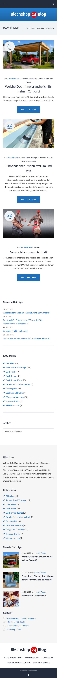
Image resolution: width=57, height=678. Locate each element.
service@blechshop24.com (18, 626)
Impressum (47, 658)
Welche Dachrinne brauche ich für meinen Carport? (26, 312)
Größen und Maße (14, 392)
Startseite (40, 28)
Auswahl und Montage (37, 78)
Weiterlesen (28, 109)
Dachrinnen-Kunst (14, 380)
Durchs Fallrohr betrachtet (18, 384)
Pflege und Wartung (15, 397)
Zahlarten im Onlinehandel (15, 331)
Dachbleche (11, 371)
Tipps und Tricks (13, 401)
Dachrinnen (42, 158)
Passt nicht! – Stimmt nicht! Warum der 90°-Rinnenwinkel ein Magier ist (23, 322)
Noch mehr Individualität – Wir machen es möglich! (26, 338)
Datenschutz (32, 658)
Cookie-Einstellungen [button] (18, 663)
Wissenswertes (31, 161)
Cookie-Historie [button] (41, 663)
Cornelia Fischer (13, 78)
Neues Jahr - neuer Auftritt (28, 252)
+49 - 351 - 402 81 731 (16, 622)
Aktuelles (24, 78)
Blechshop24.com (14, 629)
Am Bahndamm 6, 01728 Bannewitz (21, 618)
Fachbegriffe (11, 388)
